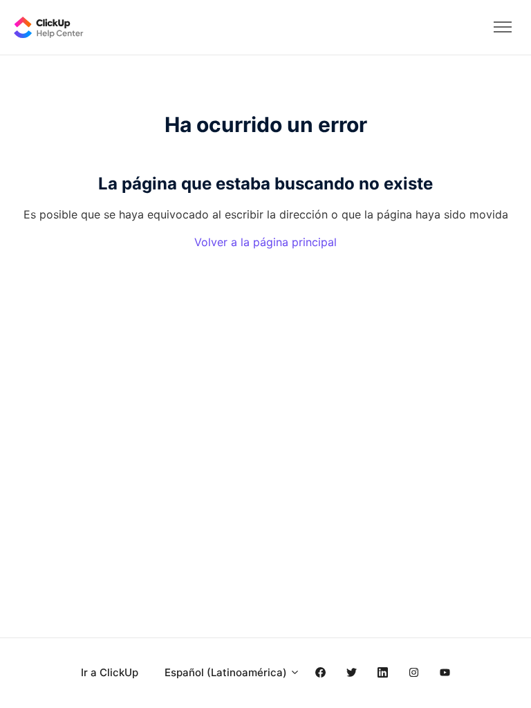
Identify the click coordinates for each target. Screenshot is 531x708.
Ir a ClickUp (109, 672)
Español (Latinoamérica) (227, 672)
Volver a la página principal (265, 242)
